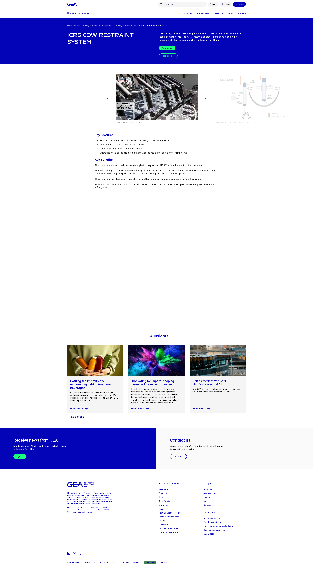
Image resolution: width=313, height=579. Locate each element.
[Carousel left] (107, 98)
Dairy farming (165, 501)
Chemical (163, 493)
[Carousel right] (205, 98)
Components (107, 25)
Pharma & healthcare (168, 532)
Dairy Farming (73, 25)
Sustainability (209, 493)
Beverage (163, 489)
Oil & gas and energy (168, 528)
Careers (207, 505)
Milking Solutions (90, 25)
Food (161, 509)
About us (207, 489)
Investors (207, 497)
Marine (162, 520)
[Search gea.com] (161, 4)
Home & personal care (169, 516)
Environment (164, 505)
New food (163, 524)
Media (206, 501)
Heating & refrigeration (169, 513)
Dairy (161, 497)
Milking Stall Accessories (127, 25)
